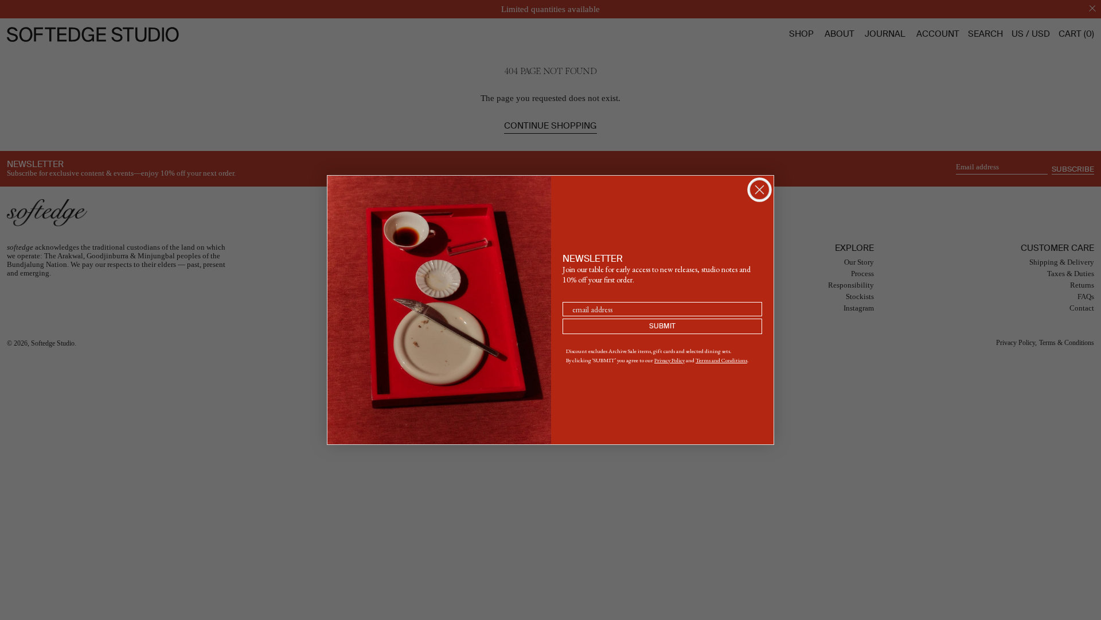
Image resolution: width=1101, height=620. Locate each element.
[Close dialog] (759, 190)
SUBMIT (662, 326)
